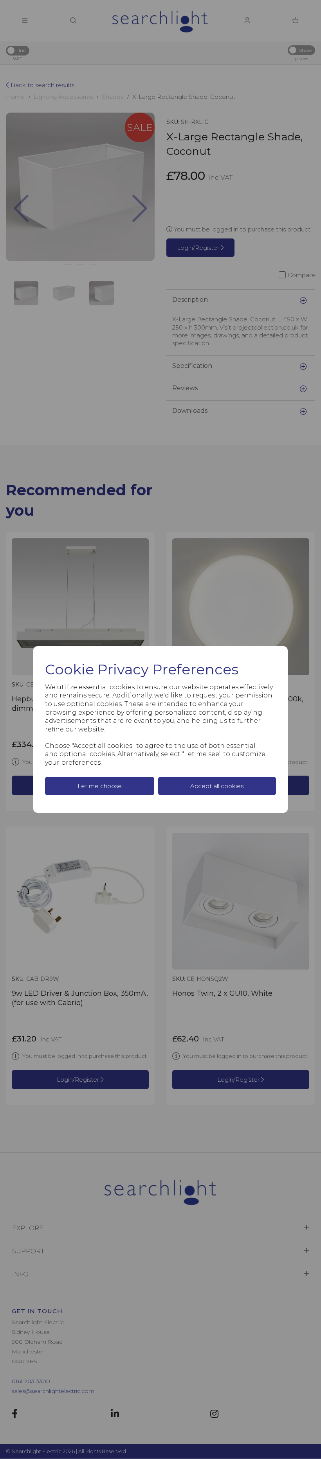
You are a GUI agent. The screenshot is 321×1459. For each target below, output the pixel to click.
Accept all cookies (216, 786)
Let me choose (100, 786)
